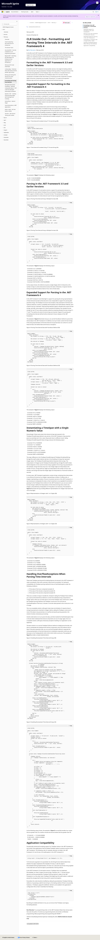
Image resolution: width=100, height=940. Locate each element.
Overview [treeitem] (6, 32)
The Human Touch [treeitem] (9, 47)
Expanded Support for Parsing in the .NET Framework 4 (90, 37)
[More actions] (72, 23)
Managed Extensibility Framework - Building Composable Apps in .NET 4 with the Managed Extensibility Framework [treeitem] (11, 88)
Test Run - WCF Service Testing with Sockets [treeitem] (10, 114)
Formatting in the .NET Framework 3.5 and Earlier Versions (90, 26)
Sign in (96, 11)
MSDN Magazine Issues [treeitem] (8, 27)
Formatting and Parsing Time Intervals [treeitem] (10, 81)
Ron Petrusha (31, 50)
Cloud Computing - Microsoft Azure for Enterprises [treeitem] (9, 43)
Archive (32, 22)
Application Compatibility (89, 45)
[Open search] (93, 12)
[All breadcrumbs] (28, 23)
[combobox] (9, 24)
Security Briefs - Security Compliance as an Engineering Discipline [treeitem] (10, 51)
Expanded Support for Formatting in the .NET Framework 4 (89, 30)
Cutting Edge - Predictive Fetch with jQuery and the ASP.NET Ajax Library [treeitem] (11, 70)
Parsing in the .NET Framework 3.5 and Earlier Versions (91, 34)
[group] (50, 681)
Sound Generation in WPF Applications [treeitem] (11, 106)
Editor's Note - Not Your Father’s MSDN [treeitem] (10, 110)
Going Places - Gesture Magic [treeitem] (10, 102)
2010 (49, 22)
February (54, 22)
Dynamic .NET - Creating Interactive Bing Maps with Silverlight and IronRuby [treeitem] (10, 96)
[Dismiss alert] (97, 3)
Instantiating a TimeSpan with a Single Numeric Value (90, 40)
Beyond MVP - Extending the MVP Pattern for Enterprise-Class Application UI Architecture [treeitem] (10, 59)
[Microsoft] (2, 12)
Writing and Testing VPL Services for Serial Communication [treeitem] (10, 76)
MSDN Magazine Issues (40, 22)
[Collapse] (17, 21)
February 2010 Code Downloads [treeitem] (9, 65)
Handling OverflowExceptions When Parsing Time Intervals (90, 43)
